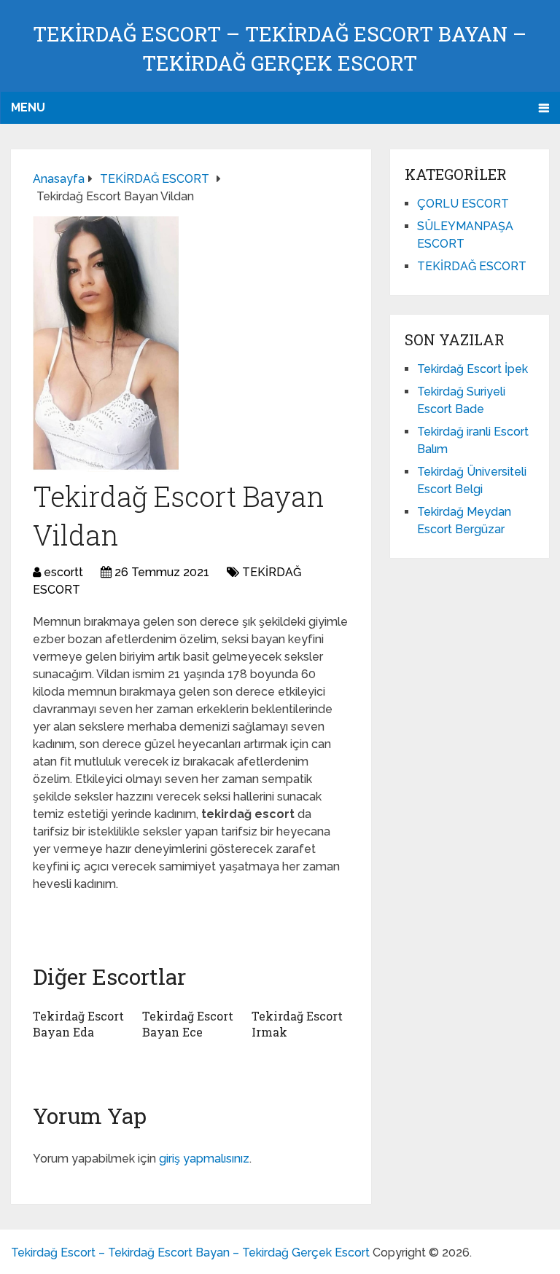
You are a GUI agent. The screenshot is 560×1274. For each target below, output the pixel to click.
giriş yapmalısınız (204, 1158)
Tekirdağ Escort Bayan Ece (187, 1023)
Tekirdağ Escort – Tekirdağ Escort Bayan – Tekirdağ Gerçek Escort (190, 1252)
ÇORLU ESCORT (463, 204)
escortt (63, 572)
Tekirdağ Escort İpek (472, 369)
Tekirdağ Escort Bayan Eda (78, 1023)
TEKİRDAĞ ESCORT (471, 266)
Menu (28, 107)
